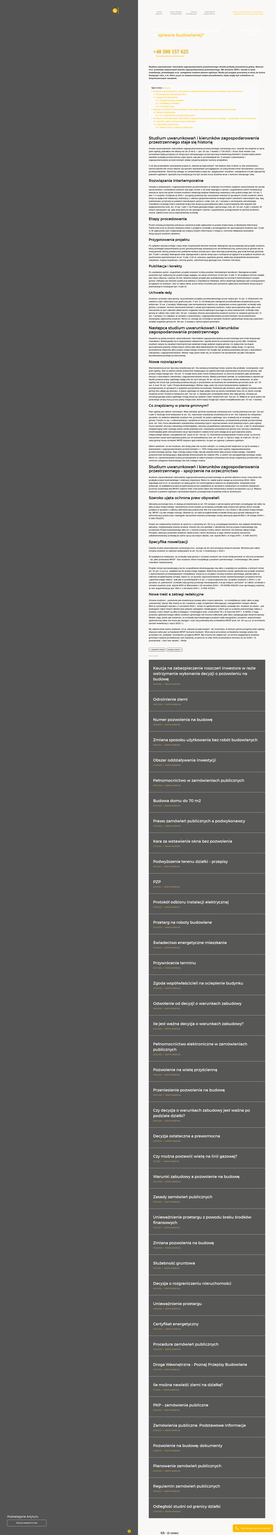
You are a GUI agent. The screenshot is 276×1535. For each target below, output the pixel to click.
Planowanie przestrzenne (209, 13)
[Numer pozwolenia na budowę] (207, 721)
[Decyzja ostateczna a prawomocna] (207, 1138)
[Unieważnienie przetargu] (207, 1305)
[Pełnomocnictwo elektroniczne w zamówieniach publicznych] (207, 1048)
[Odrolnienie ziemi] (207, 701)
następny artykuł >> (174, 650)
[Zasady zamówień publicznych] (207, 1198)
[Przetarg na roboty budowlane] (207, 924)
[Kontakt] (115, 12)
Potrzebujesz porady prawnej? (256, 1528)
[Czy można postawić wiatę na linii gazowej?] (207, 1158)
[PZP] (207, 883)
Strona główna (159, 13)
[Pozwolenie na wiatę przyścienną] (207, 1071)
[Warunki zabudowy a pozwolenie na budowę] (207, 1178)
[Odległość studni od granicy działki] (207, 1508)
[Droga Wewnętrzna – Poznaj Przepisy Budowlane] (207, 1366)
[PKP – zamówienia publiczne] (207, 1407)
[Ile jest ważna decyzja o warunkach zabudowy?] (207, 1025)
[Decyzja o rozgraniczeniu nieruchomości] (207, 1285)
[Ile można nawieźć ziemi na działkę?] (207, 1386)
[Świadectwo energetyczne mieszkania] (207, 944)
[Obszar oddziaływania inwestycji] (207, 762)
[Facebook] (129, 1532)
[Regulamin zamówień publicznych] (207, 1488)
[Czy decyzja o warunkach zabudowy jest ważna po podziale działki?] (207, 1114)
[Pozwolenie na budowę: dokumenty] (207, 1447)
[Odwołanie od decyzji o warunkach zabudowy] (207, 1005)
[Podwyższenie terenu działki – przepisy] (207, 863)
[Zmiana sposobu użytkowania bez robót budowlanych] (207, 741)
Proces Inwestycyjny (191, 13)
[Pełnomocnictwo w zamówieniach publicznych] (207, 782)
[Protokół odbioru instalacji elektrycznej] (207, 904)
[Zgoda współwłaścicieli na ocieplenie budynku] (207, 985)
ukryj (166, 88)
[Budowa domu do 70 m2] (207, 802)
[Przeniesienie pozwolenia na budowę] (207, 1092)
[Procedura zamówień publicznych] (207, 1346)
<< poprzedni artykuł (157, 650)
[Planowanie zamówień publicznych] (207, 1467)
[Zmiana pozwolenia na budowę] (207, 1244)
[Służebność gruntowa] (207, 1265)
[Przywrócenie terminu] (207, 965)
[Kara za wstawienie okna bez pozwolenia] (207, 843)
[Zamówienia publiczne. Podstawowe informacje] (207, 1427)
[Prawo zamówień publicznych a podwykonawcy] (207, 823)
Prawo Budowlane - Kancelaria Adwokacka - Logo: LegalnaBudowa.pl (27, 10)
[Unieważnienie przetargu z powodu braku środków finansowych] (207, 1221)
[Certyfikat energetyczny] (207, 1326)
